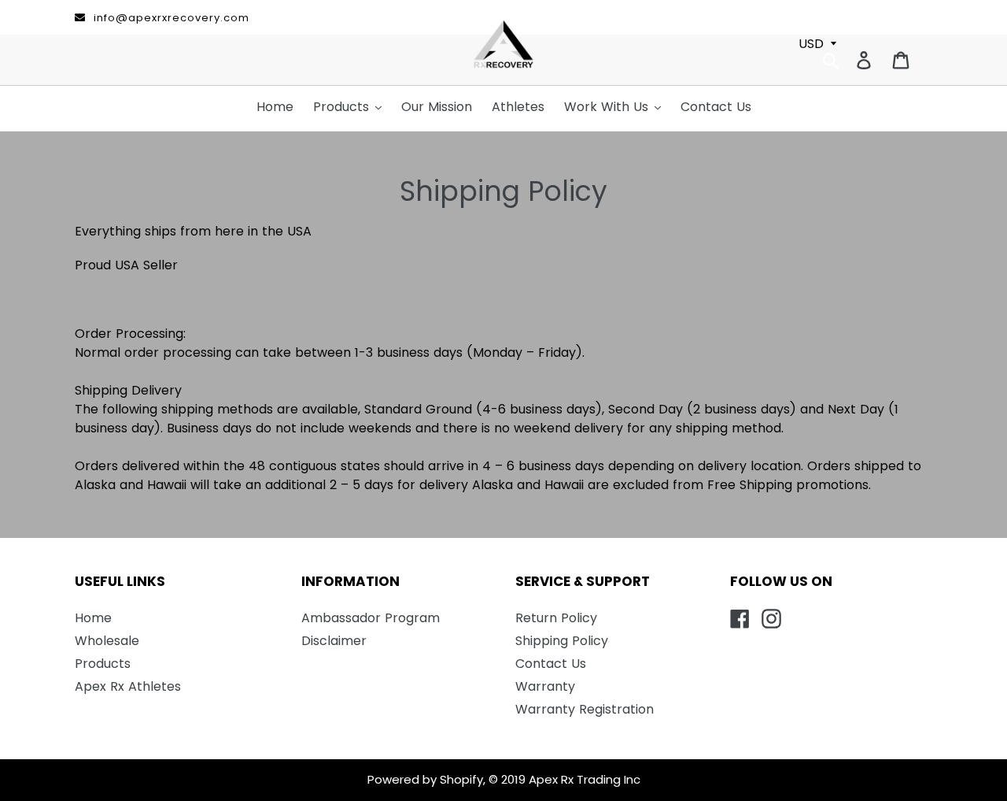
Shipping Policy (561, 641)
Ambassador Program (370, 618)
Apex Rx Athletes (128, 686)
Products (103, 664)
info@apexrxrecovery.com (171, 17)
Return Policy (556, 618)
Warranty (545, 686)
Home (93, 618)
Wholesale (107, 641)
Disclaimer (334, 641)
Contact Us (550, 664)
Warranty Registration (584, 709)
